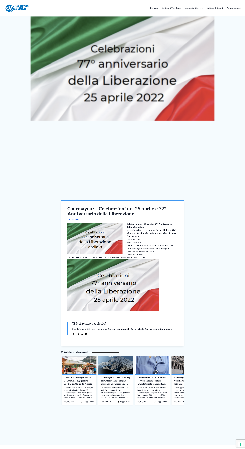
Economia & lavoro (194, 8)
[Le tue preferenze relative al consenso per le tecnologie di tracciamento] (240, 444)
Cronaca (154, 8)
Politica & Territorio (171, 8)
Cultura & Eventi (215, 8)
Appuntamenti (234, 8)
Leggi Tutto (89, 402)
